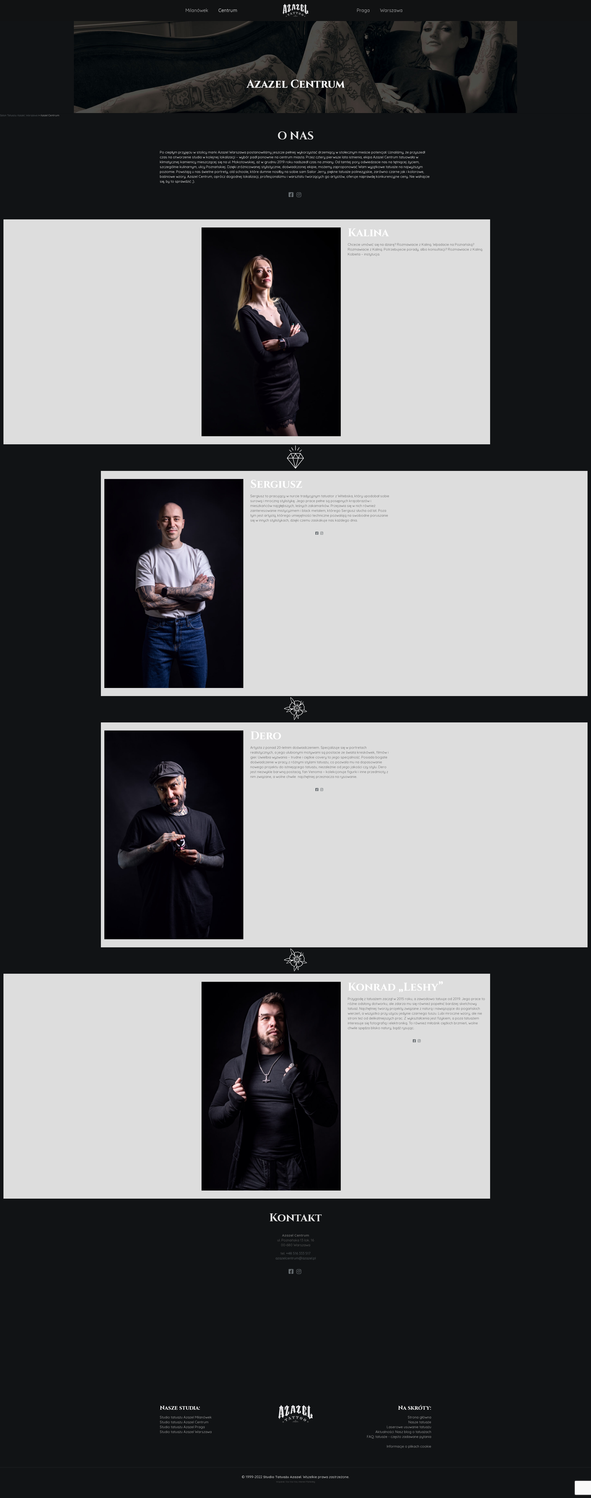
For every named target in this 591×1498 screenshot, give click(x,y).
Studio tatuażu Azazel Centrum (184, 1422)
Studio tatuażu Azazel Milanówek (186, 1417)
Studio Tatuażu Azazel (282, 1477)
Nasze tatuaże (419, 1422)
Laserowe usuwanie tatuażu (409, 1427)
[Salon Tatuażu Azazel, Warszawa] (295, 10)
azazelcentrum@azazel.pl (295, 1258)
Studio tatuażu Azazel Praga (182, 1427)
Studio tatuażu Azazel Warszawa (186, 1432)
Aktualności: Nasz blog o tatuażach (403, 1432)
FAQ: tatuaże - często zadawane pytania (399, 1436)
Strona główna (419, 1417)
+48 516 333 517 (298, 1253)
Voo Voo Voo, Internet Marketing (300, 1481)
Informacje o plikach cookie (409, 1446)
